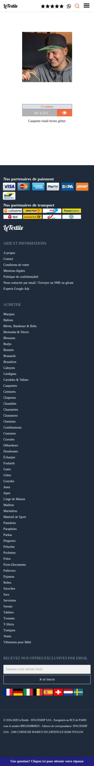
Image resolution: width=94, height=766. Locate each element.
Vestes (7, 636)
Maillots (8, 505)
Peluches (9, 547)
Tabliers (8, 612)
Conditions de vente (16, 265)
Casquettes (10, 385)
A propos (9, 253)
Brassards (9, 356)
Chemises (9, 421)
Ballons (8, 320)
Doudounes (10, 451)
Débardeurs (10, 445)
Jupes (6, 493)
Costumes (9, 433)
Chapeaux (9, 397)
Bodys (7, 344)
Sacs (6, 594)
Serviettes (9, 600)
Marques (8, 314)
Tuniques (9, 630)
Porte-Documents (14, 564)
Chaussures (10, 415)
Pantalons (9, 523)
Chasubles (9, 403)
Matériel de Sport (14, 517)
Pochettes (9, 552)
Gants (7, 469)
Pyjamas (8, 576)
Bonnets (8, 350)
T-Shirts (8, 624)
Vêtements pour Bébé (17, 642)
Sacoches (9, 588)
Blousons (9, 338)
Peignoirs (9, 541)
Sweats (7, 606)
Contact (8, 259)
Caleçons (9, 368)
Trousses (9, 618)
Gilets (7, 475)
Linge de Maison (14, 499)
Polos (6, 558)
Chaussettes (10, 409)
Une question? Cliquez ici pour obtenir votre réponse (47, 761)
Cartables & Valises (15, 380)
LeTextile (10, 6)
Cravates (8, 439)
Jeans (6, 487)
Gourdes (8, 481)
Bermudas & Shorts (16, 332)
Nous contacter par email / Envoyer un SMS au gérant (38, 282)
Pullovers (9, 570)
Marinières (10, 511)
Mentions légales (14, 271)
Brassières (9, 362)
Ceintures (9, 391)
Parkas (7, 535)
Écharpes (9, 457)
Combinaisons (12, 427)
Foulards (9, 463)
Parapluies (10, 529)
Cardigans (9, 374)
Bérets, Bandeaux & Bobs (20, 326)
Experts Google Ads (16, 288)
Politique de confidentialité (20, 277)
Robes (7, 582)
